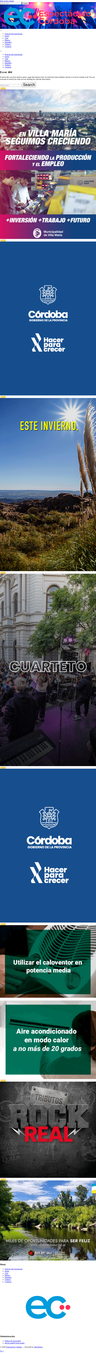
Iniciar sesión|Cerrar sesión (14, 1343)
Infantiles (8, 42)
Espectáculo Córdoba (14, 1347)
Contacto (8, 47)
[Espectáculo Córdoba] (47, 28)
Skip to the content (7, 1)
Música (7, 40)
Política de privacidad (13, 1341)
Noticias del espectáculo (13, 34)
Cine (6, 38)
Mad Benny (38, 1347)
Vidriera (8, 44)
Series (7, 36)
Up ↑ (2, 1351)
